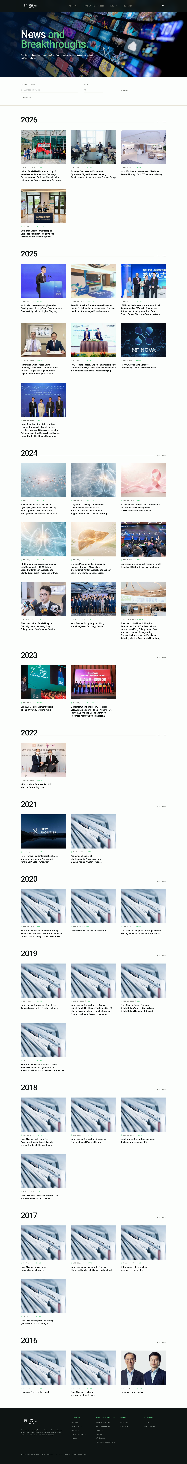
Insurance (99, 1430)
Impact (113, 6)
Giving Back (124, 1426)
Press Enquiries (149, 1426)
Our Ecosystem (77, 1426)
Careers (74, 1438)
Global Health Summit (79, 1434)
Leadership (75, 1430)
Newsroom (128, 6)
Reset (125, 90)
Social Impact (124, 1422)
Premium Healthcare (103, 1422)
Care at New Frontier (94, 6)
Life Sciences (100, 1438)
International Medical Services (106, 1442)
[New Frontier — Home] (31, 6)
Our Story (75, 1422)
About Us (73, 6)
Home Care (100, 1434)
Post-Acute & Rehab (103, 1426)
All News (147, 1422)
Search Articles (28, 84)
